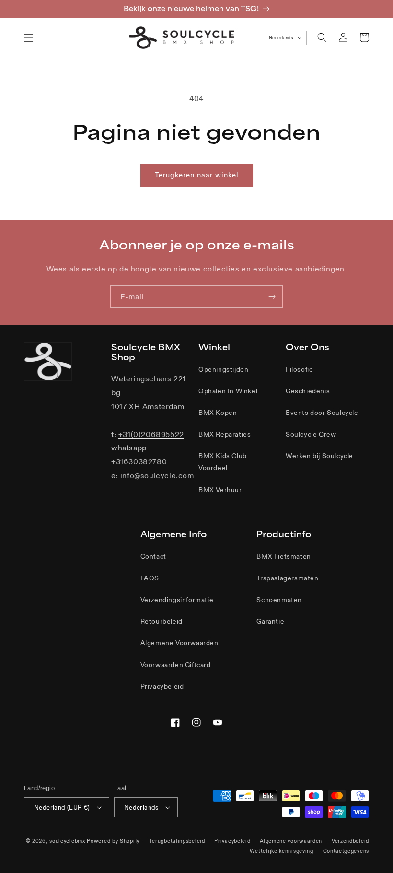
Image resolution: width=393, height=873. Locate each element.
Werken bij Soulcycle (319, 455)
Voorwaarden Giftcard (175, 665)
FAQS (149, 578)
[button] (28, 37)
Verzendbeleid (350, 841)
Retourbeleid (161, 621)
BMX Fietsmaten (283, 556)
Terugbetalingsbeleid (177, 841)
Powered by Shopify (113, 841)
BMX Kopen (217, 412)
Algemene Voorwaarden (179, 642)
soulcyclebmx (67, 841)
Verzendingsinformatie (177, 599)
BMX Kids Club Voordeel (222, 461)
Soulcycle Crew (311, 434)
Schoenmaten (279, 599)
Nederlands (281, 38)
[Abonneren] (271, 296)
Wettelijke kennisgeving (281, 851)
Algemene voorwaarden (291, 841)
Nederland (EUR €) (62, 807)
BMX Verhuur (220, 489)
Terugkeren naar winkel (197, 174)
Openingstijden (223, 369)
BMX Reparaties (224, 434)
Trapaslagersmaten (287, 578)
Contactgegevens (346, 851)
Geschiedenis (308, 391)
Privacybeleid (162, 686)
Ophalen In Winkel (227, 391)
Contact (153, 556)
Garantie (270, 621)
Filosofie (299, 369)
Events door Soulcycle (322, 412)
